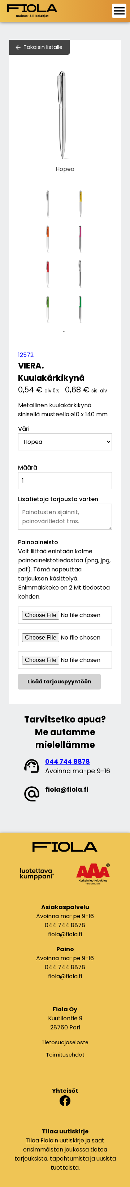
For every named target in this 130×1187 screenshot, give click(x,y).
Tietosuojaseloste (65, 1042)
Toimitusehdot (65, 1054)
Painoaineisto (38, 542)
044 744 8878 (67, 761)
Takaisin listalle (42, 47)
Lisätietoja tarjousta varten (58, 499)
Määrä (27, 467)
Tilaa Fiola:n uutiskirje (55, 1140)
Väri (24, 429)
